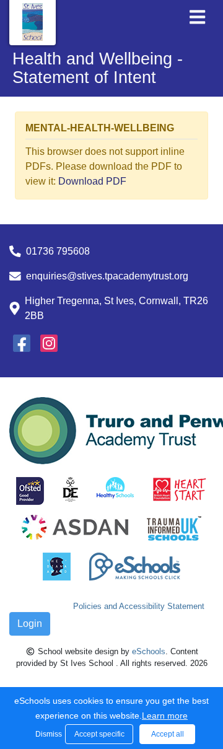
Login (29, 623)
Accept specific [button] (99, 734)
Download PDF (92, 181)
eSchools (148, 651)
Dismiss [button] (47, 734)
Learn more (165, 716)
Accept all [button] (167, 734)
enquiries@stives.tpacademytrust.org (107, 276)
